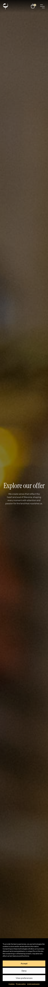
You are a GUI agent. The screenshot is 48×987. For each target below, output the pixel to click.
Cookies (12, 984)
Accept (24, 963)
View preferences (24, 978)
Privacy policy (21, 984)
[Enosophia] (5, 6)
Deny (24, 971)
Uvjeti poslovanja (33, 984)
